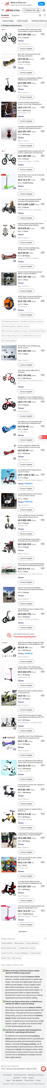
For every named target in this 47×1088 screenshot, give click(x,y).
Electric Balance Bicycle (10, 336)
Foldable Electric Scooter (27, 948)
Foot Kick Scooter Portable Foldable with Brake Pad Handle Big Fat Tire (31, 907)
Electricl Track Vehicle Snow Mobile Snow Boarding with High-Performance (30, 588)
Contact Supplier (26, 48)
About (8, 1080)
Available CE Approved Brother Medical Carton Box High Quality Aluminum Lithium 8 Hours (30, 128)
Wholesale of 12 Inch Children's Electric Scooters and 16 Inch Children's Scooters (31, 398)
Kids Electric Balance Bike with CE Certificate (29, 371)
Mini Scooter (17, 958)
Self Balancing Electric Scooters (32, 321)
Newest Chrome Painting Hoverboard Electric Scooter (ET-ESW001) (30, 273)
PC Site (24, 1078)
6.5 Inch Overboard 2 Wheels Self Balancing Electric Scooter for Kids (29, 446)
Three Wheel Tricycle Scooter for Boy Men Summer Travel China (31, 176)
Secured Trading (8, 21)
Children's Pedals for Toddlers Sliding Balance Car (30, 810)
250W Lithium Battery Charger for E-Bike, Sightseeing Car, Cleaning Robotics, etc (31, 643)
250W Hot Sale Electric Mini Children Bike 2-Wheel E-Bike (30, 858)
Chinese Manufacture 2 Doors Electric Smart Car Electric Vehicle (30, 495)
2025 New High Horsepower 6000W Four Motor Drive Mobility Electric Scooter (29, 201)
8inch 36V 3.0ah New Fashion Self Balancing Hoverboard (29, 55)
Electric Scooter (22, 21)
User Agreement (17, 1080)
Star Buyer (16, 1078)
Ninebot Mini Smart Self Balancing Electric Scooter (29, 347)
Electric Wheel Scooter (9, 948)
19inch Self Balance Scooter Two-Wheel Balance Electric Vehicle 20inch (30, 516)
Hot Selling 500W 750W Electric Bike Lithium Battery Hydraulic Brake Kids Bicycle (30, 31)
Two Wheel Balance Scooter (30, 336)
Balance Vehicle (23, 326)
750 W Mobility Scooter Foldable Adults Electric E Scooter (31, 610)
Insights (31, 1078)
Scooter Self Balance (21, 953)
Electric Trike (6, 958)
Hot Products (7, 1075)
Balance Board (19, 943)
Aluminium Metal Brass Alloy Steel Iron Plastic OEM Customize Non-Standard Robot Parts (30, 762)
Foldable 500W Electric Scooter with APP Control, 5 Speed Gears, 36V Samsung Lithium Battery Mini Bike (31, 153)
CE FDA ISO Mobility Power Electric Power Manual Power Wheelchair (29, 540)
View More (22, 931)
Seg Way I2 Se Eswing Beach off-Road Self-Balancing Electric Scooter (30, 79)
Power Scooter (35, 953)
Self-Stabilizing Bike (9, 340)
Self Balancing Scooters (10, 321)
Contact (38, 1080)
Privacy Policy (29, 1080)
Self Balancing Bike (8, 326)
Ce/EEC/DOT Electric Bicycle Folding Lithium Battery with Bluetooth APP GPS (31, 716)
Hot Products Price (20, 1075)
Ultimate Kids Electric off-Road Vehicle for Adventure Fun (30, 692)
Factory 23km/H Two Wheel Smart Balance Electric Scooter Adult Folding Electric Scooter (30, 669)
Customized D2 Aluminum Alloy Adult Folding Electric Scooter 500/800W (30, 834)
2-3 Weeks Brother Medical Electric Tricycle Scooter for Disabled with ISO (30, 882)
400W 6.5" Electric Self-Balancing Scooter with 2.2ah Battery (28, 249)
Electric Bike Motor (32, 943)
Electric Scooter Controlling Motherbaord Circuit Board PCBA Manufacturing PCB (31, 564)
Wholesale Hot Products (36, 1075)
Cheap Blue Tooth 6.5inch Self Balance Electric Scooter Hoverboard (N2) (30, 737)
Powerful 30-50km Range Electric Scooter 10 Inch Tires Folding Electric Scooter (30, 104)
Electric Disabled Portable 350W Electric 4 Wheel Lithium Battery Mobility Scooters (31, 225)
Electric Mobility (7, 943)
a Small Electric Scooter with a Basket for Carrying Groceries (31, 785)
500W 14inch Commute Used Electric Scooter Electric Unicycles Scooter (30, 297)
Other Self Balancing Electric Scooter (14, 331)
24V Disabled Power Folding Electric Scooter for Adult (29, 471)
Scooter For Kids (7, 953)
